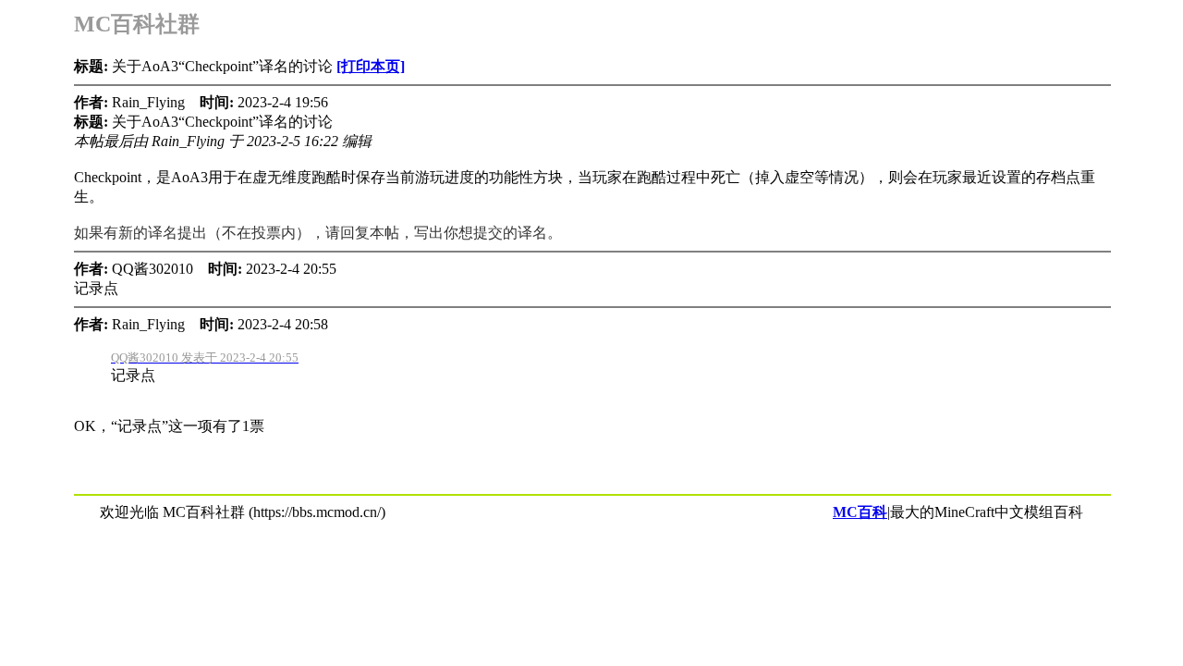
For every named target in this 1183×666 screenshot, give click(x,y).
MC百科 (860, 512)
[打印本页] (370, 66)
